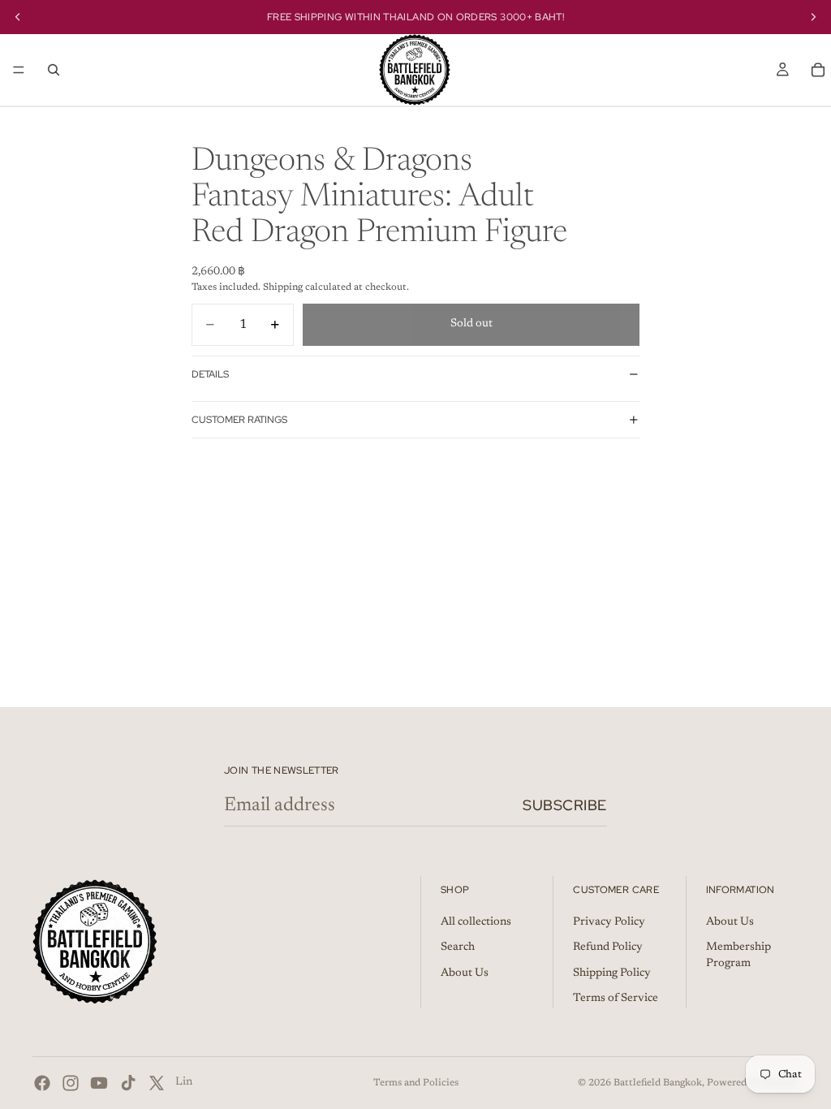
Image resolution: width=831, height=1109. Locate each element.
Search (458, 947)
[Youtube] (99, 1083)
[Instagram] (70, 1083)
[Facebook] (42, 1083)
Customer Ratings (239, 419)
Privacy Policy (609, 922)
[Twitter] (156, 1083)
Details (210, 374)
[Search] (53, 70)
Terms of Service (615, 998)
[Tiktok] (128, 1083)
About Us (465, 973)
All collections (476, 922)
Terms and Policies (416, 1083)
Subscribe (565, 805)
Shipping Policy (612, 973)
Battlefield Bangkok (658, 1083)
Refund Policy (608, 947)
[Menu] (18, 69)
